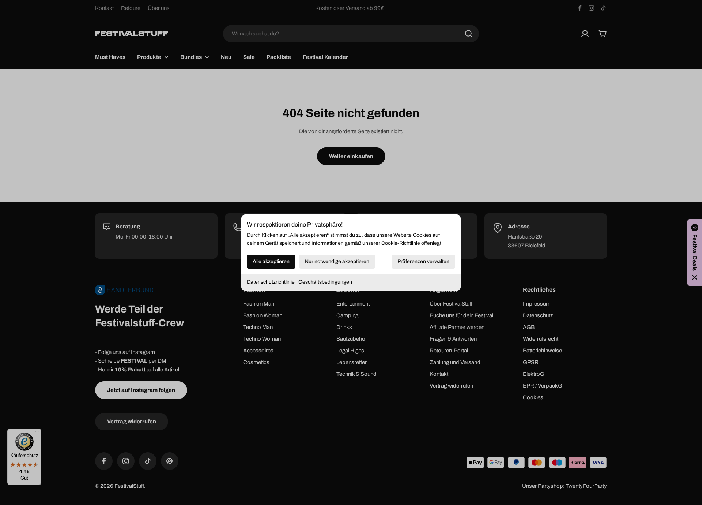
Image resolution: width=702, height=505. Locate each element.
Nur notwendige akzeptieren (337, 261)
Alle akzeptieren (271, 261)
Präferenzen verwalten (423, 261)
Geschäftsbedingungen (325, 282)
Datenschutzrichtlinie (271, 282)
